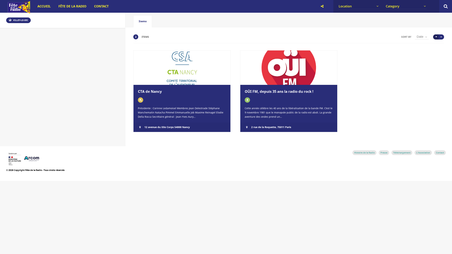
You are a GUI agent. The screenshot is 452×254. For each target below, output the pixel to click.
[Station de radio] (247, 100)
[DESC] (441, 37)
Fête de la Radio (72, 6)
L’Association (423, 152)
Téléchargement (402, 152)
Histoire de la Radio (364, 152)
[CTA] (140, 100)
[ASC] (436, 37)
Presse (383, 152)
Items (143, 21)
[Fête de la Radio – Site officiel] (18, 12)
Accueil (44, 6)
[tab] (142, 21)
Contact (101, 6)
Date (420, 36)
